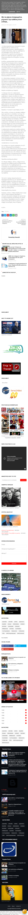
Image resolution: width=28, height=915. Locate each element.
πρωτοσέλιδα (8, 437)
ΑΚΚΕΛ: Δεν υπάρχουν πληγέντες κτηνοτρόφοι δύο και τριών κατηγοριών (16, 257)
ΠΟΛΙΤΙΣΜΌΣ (18, 628)
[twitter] (20, 646)
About (13, 906)
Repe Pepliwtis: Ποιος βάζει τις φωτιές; (10, 533)
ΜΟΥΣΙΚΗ (4, 626)
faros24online (18, 908)
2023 (14, 718)
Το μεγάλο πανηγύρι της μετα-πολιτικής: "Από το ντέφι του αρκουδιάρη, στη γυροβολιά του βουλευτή (16, 813)
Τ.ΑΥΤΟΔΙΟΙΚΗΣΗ (6, 631)
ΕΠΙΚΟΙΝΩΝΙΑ (16, 624)
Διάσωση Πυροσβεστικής (7, 530)
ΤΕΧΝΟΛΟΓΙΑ (14, 631)
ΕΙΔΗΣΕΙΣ (4, 624)
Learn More (12, 11)
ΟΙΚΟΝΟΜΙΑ (10, 626)
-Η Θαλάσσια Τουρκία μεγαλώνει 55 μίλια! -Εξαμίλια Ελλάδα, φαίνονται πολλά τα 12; (17, 265)
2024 (14, 715)
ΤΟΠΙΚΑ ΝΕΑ (21, 631)
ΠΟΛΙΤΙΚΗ (7, 211)
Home (9, 906)
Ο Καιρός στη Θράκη (13, 670)
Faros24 (4, 24)
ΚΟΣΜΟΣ (22, 624)
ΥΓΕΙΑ (3, 633)
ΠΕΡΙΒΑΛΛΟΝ (5, 628)
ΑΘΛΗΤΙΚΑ (4, 621)
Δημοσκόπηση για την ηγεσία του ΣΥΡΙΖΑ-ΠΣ (17, 658)
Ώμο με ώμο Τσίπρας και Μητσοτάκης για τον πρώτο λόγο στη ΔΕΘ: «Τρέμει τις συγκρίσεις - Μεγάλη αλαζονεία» (17, 249)
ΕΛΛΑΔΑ (9, 624)
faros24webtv (4, 637)
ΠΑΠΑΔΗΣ (17, 626)
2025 (14, 712)
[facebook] (7, 646)
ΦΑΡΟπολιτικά (20, 633)
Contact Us (18, 906)
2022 (14, 720)
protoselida (19, 437)
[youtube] (7, 649)
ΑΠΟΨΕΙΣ (10, 621)
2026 (14, 710)
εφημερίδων (14, 437)
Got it (18, 11)
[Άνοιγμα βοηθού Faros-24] (24, 911)
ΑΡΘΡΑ (15, 621)
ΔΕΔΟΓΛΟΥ (21, 621)
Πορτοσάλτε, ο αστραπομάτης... (16, 798)
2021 (14, 723)
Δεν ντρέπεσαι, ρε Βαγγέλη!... (16, 663)
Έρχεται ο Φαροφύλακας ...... (15, 804)
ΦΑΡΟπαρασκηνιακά (10, 633)
